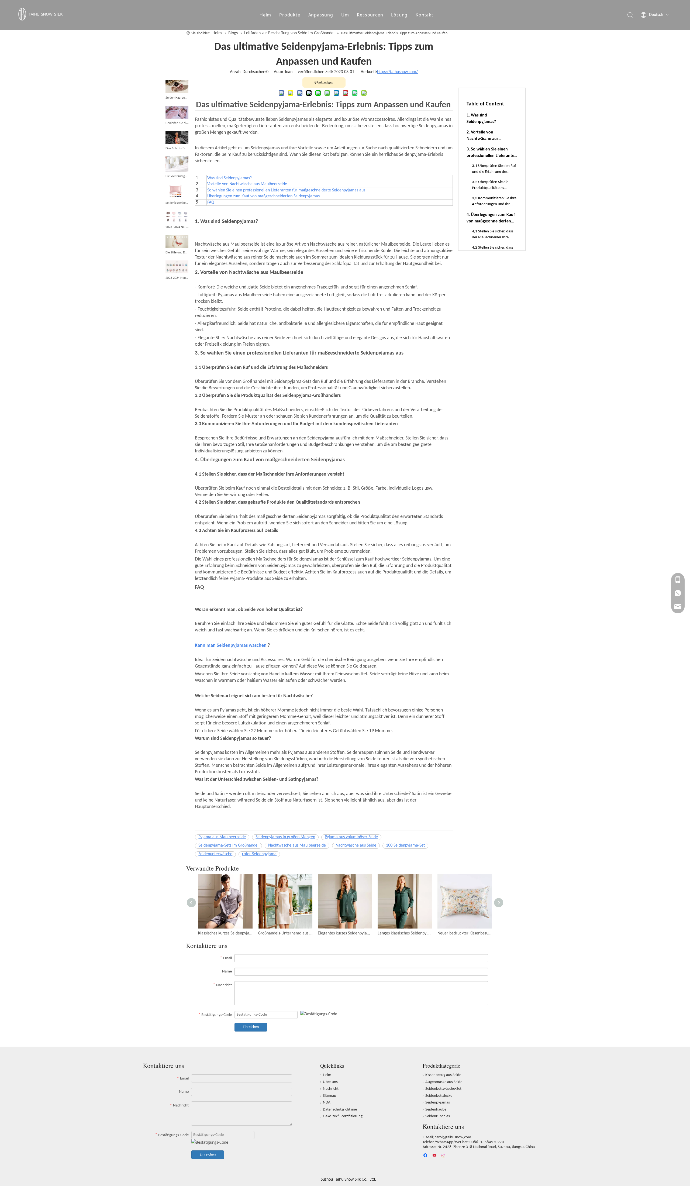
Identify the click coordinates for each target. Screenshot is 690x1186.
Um (345, 15)
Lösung (399, 15)
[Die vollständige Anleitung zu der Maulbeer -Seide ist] (176, 164)
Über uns (330, 1082)
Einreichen (251, 1027)
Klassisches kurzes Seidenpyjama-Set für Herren (225, 933)
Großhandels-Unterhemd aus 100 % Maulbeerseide (285, 933)
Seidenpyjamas (437, 1103)
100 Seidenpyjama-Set (405, 845)
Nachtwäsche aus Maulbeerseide (297, 845)
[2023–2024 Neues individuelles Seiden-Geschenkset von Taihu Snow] (176, 217)
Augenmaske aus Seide (443, 1082)
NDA (326, 1103)
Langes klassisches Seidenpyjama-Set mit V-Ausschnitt (405, 933)
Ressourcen (370, 15)
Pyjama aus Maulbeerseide (222, 837)
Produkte (289, 15)
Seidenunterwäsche (215, 854)
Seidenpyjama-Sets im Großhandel (228, 845)
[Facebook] (426, 1155)
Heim (265, 15)
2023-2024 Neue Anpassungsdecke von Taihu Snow (176, 278)
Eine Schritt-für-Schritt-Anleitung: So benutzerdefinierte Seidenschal (176, 148)
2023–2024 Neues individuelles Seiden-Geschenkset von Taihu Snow (176, 227)
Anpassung (320, 15)
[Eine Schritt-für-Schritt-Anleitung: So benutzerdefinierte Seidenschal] (176, 137)
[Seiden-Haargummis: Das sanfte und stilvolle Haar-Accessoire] (176, 86)
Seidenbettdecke (438, 1096)
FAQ (210, 202)
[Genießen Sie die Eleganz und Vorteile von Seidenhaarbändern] (176, 112)
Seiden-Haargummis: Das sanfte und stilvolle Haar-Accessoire (176, 97)
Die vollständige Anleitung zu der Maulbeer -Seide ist (176, 176)
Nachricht (331, 1089)
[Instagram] (443, 1155)
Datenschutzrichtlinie (340, 1110)
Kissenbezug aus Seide (443, 1075)
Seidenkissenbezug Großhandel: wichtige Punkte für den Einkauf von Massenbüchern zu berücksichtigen (176, 203)
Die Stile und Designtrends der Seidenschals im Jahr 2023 (176, 252)
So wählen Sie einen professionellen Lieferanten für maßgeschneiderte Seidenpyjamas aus (286, 190)
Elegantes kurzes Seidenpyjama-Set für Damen (345, 933)
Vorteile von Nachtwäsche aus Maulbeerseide (247, 184)
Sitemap (329, 1096)
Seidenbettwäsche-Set (443, 1089)
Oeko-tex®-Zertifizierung (343, 1116)
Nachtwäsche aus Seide (356, 845)
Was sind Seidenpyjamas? (229, 178)
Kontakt (424, 15)
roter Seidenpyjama (259, 854)
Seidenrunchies (437, 1116)
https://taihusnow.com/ (397, 72)
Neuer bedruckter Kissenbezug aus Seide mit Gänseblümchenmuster (464, 933)
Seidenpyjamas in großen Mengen (285, 837)
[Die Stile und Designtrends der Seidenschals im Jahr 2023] (176, 241)
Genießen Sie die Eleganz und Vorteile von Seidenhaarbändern (176, 123)
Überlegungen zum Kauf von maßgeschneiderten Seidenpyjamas (263, 196)
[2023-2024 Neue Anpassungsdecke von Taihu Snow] (176, 266)
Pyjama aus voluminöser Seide (351, 837)
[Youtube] (435, 1155)
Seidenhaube (435, 1110)
